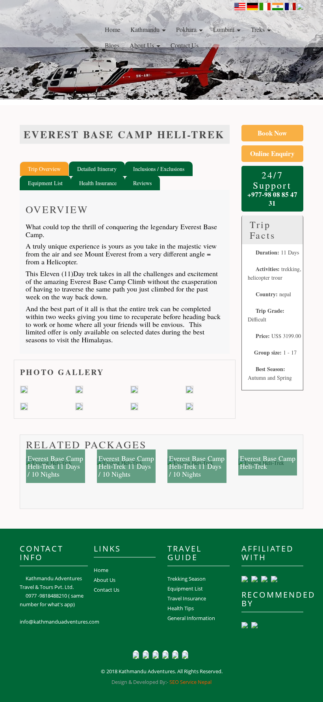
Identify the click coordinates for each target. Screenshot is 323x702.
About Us (143, 45)
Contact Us (185, 45)
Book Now (272, 133)
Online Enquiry (272, 153)
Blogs (112, 45)
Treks (258, 29)
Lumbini (224, 29)
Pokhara (187, 29)
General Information (191, 618)
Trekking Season (186, 578)
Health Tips (180, 608)
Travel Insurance (186, 598)
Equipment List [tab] (45, 183)
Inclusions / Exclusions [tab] (158, 169)
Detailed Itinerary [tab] (97, 169)
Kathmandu (145, 29)
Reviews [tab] (142, 183)
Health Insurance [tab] (98, 183)
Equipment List (185, 588)
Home (112, 29)
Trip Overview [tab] (44, 169)
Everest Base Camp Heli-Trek (267, 462)
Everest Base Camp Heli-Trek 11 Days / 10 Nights (55, 466)
